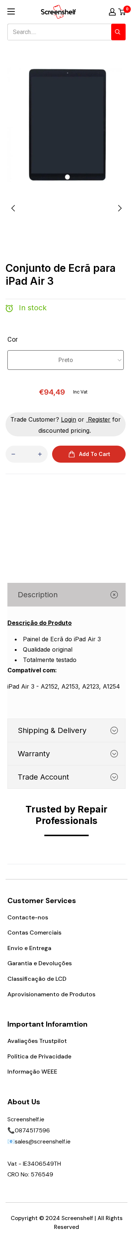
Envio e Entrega (29, 948)
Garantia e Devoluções (39, 963)
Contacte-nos (27, 917)
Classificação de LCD (36, 979)
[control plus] (40, 454)
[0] (122, 12)
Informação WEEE (32, 1071)
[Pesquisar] (118, 32)
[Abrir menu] (11, 11)
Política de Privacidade (39, 1056)
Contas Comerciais (34, 932)
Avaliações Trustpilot (37, 1041)
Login (68, 419)
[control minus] (13, 454)
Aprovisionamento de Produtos (51, 994)
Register (99, 419)
